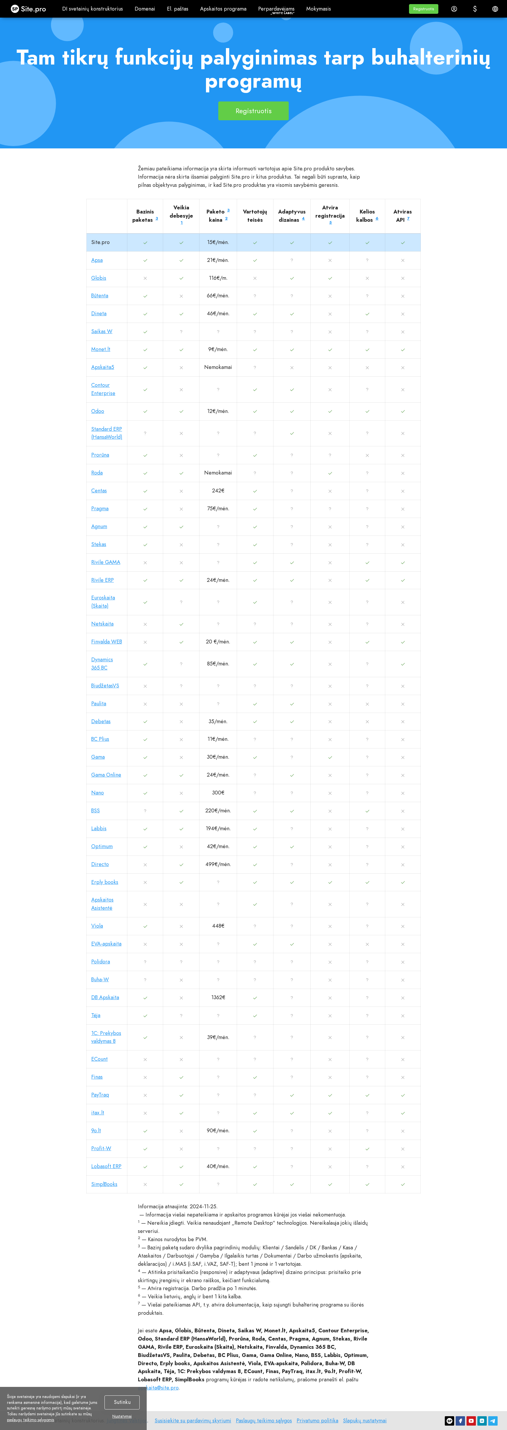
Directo (100, 864)
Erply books (104, 882)
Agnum (99, 526)
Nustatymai (122, 1416)
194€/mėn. (218, 828)
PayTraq (100, 1095)
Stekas (98, 544)
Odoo (97, 411)
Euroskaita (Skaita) (103, 602)
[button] (423, 9)
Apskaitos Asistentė (102, 904)
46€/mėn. (218, 313)
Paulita (98, 703)
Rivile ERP (102, 580)
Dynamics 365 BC (102, 664)
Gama (98, 757)
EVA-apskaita (106, 944)
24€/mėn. (218, 580)
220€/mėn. (218, 810)
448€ (218, 926)
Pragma (100, 508)
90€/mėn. (218, 1130)
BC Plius (100, 739)
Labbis (99, 828)
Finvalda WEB (106, 641)
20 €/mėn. (218, 641)
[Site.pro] (449, 1421)
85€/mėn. (218, 663)
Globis (98, 278)
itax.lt (97, 1112)
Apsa (97, 260)
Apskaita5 (102, 367)
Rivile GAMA (105, 562)
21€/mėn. (218, 260)
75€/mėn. (218, 508)
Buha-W (100, 979)
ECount (99, 1059)
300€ (218, 793)
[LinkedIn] (482, 1421)
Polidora (100, 961)
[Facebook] (460, 1421)
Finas (97, 1077)
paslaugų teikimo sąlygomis (30, 1420)
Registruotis (254, 111)
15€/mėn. (218, 242)
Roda (97, 473)
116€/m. (218, 278)
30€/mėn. (218, 757)
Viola (97, 926)
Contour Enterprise (103, 389)
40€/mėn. (218, 1166)
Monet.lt (100, 349)
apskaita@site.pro (158, 1388)
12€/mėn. (218, 411)
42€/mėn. (218, 846)
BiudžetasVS (105, 685)
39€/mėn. (218, 1037)
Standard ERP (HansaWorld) (106, 433)
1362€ (218, 997)
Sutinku (122, 1402)
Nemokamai (218, 367)
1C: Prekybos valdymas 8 (106, 1037)
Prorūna (100, 455)
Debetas (101, 721)
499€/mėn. (218, 864)
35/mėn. (218, 721)
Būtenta (99, 295)
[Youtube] (471, 1421)
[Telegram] (493, 1421)
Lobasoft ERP (106, 1166)
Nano (97, 793)
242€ (218, 490)
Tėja (95, 1015)
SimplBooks (104, 1184)
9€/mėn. (218, 349)
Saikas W (101, 331)
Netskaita (102, 624)
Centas (99, 490)
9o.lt (96, 1130)
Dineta (99, 313)
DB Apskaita (105, 997)
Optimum (102, 846)
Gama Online (106, 775)
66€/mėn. (218, 295)
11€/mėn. (218, 739)
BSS (95, 810)
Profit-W (101, 1148)
